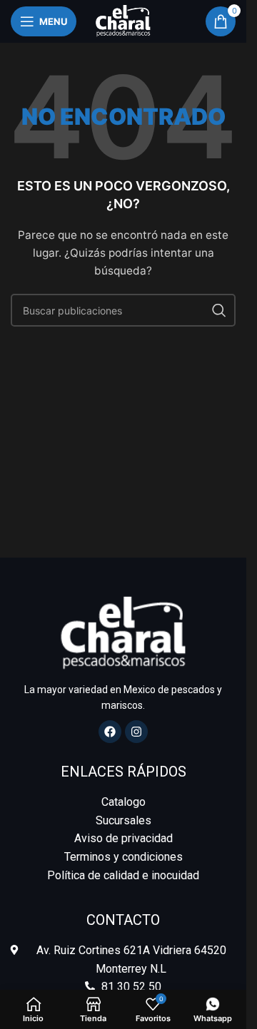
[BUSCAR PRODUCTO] (219, 310)
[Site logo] (123, 20)
